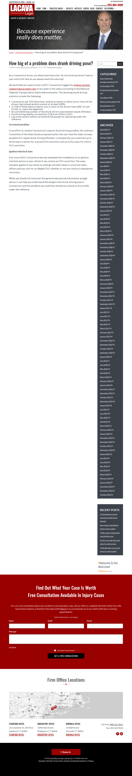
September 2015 (106, 401)
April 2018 (104, 276)
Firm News (104, 98)
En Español (109, 8)
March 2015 (104, 426)
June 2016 (104, 365)
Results (69, 8)
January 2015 (105, 434)
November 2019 (106, 198)
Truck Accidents (106, 110)
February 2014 (105, 478)
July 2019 (103, 215)
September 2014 (106, 450)
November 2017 (106, 296)
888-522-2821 (116, 724)
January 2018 (105, 288)
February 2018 (105, 284)
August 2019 (105, 211)
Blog (92, 8)
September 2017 (106, 304)
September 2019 (106, 207)
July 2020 (103, 166)
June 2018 (104, 267)
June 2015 (104, 413)
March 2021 (104, 134)
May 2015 (104, 418)
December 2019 (106, 194)
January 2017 (105, 336)
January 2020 (105, 190)
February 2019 (105, 235)
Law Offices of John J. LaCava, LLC (27, 67)
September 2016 (106, 353)
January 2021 (105, 142)
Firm (44, 8)
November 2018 (106, 247)
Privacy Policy (58, 761)
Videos (86, 8)
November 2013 (106, 491)
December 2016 (106, 340)
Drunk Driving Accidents (55, 67)
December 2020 (106, 146)
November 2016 (106, 345)
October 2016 (105, 349)
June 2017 (104, 316)
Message (12, 632)
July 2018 (103, 263)
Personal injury (105, 106)
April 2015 (104, 422)
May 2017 (104, 320)
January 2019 (105, 239)
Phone (89, 621)
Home (38, 8)
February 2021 (105, 138)
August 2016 (105, 357)
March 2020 (104, 182)
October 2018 (105, 251)
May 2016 (104, 369)
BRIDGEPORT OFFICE (45, 734)
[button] (130, 762)
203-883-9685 (115, 5)
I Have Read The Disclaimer (66, 650)
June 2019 (104, 219)
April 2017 (104, 324)
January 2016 (105, 385)
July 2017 (103, 312)
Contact (99, 8)
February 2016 (105, 381)
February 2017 (105, 332)
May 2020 (104, 174)
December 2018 (106, 243)
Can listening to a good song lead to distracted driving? (108, 517)
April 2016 (104, 373)
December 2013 (106, 487)
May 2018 (104, 271)
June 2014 (104, 462)
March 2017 (104, 328)
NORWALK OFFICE (73, 734)
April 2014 (104, 470)
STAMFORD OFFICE (16, 734)
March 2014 (104, 474)
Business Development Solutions (75, 761)
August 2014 (105, 454)
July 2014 (103, 458)
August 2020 (105, 162)
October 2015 (105, 397)
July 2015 (103, 409)
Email (50, 621)
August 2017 (105, 308)
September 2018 (106, 255)
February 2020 (105, 186)
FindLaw (91, 761)
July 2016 (103, 361)
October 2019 (105, 203)
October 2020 (105, 154)
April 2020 (104, 178)
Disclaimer (12, 647)
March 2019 (104, 231)
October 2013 (105, 495)
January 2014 (105, 482)
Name (11, 621)
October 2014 (105, 446)
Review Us (67, 752)
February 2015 (105, 430)
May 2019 (104, 223)
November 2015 (106, 393)
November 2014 (106, 442)
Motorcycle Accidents (108, 102)
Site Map (50, 761)
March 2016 (104, 377)
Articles (78, 8)
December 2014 (106, 438)
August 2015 (105, 405)
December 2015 (106, 389)
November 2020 (106, 150)
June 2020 (104, 170)
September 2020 (106, 158)
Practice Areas (56, 8)
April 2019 (104, 227)
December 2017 (106, 292)
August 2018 (105, 259)
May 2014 (104, 466)
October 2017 (105, 300)
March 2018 (104, 280)
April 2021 (104, 129)
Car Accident (105, 86)
